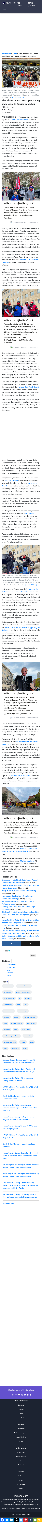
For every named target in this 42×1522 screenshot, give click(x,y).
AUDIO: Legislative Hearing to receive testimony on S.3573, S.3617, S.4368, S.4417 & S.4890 (21, 1166)
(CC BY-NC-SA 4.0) (18, 97)
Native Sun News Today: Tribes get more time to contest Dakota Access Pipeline (20, 932)
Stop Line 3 (29, 513)
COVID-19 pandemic (27, 861)
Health (21, 1441)
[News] (3, 3)
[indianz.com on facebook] (10, 1395)
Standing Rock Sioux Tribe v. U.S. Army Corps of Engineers (19, 908)
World (21, 1488)
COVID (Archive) (32, 4)
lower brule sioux (16, 1023)
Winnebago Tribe (32, 1504)
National (10, 972)
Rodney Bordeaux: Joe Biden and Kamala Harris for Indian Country (21, 937)
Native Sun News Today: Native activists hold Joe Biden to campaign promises (20, 921)
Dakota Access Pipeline (19, 119)
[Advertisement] (21, 31)
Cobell (21, 1413)
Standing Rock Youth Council (28, 387)
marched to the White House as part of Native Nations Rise (19, 850)
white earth (15, 1048)
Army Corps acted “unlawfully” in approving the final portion (21, 629)
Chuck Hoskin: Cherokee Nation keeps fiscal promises (19, 1145)
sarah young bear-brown (11, 1036)
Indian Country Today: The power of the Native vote (19, 927)
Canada (21, 1409)
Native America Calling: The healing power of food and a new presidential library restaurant (20, 1196)
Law (8, 970)
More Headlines (8, 1203)
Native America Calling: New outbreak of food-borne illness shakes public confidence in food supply (20, 1156)
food (18, 1004)
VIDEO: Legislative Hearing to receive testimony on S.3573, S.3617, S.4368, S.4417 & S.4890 (21, 1175)
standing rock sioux (10, 1042)
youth (25, 1048)
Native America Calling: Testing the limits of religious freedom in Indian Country (19, 1118)
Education (21, 1424)
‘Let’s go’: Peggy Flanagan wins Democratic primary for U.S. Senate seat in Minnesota (19, 1061)
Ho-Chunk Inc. (26, 1502)
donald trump (8, 1004)
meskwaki (7, 1029)
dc (19, 998)
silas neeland (28, 1036)
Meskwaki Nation (11, 480)
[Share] (11, 943)
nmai (15, 1029)
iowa (25, 1004)
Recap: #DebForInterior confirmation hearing (19, 890)
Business (21, 1405)
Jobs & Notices (21, 1456)
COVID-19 (21, 1417)
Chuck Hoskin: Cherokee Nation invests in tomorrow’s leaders (18, 1097)
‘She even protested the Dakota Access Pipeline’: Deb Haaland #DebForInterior (20, 881)
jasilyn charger (22, 1011)
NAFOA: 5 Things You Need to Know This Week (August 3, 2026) (20, 1136)
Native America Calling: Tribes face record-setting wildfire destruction (19, 1079)
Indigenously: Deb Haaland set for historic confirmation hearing (17, 897)
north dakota (26, 1029)
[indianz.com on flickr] (28, 1395)
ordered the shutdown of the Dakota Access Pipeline (20, 590)
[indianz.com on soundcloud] (16, 1395)
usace (32, 1042)
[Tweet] (30, 943)
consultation (7, 992)
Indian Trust (11, 967)
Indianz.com (26, 1514)
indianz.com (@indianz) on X (18, 203)
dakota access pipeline (23, 992)
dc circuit (28, 998)
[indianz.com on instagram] (22, 1395)
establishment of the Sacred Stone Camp (20, 743)
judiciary (16, 1017)
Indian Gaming (21, 1448)
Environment (11, 964)
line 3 (5, 1023)
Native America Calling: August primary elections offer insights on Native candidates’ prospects (20, 1108)
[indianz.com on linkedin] (30, 1395)
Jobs (14, 3)
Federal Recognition (21, 1433)
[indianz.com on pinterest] (25, 1395)
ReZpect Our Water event (20, 775)
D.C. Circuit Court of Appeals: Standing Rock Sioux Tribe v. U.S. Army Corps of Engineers (20, 913)
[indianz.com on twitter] (13, 1395)
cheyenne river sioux (23, 986)
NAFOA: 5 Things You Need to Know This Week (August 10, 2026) (20, 1088)
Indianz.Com (6, 53)
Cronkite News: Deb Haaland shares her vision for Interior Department (20, 887)
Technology (21, 1484)
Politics (9, 975)
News (8, 3)
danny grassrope (9, 998)
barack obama (8, 986)
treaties (23, 1042)
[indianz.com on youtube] (19, 1395)
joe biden (7, 1017)
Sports (21, 1480)
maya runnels (31, 1023)
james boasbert (9, 1011)
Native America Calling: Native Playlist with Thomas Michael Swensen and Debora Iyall (19, 1070)
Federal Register (21, 1437)
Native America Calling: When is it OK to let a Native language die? (20, 1127)
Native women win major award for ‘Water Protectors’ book (18, 903)
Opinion (21, 1471)
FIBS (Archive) (20, 4)
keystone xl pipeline (30, 1017)
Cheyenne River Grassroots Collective (20, 261)
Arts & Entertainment (21, 1401)
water (5, 1048)
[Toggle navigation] (5, 10)
